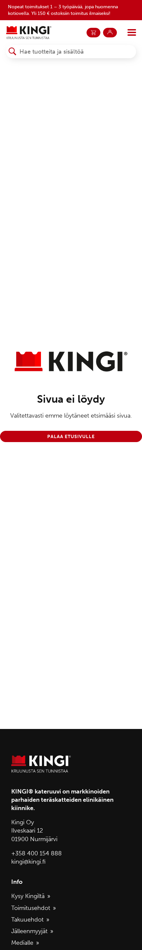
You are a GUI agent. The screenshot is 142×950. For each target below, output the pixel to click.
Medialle (22, 942)
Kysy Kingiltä (28, 896)
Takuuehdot (27, 919)
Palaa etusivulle (71, 436)
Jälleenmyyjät (29, 931)
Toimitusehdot (30, 908)
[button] (12, 51)
